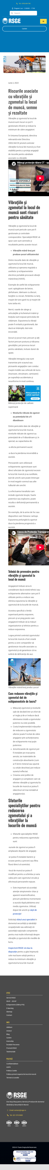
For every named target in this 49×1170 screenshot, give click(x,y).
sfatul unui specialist (26, 919)
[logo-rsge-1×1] (16, 1093)
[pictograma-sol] (24, 1151)
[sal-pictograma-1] (24, 1157)
